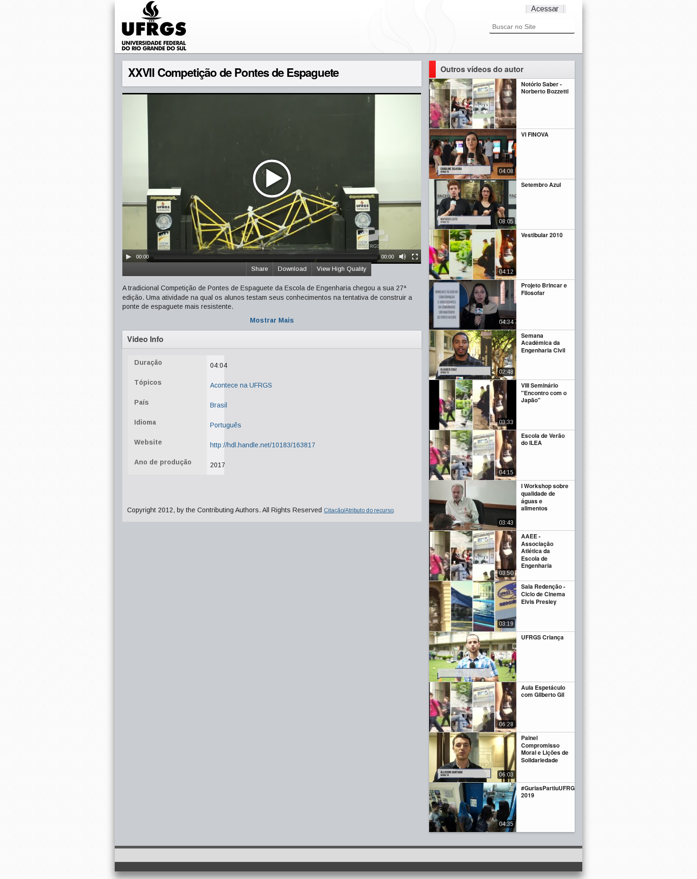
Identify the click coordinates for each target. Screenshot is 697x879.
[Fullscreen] (415, 256)
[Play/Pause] (128, 256)
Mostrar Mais (272, 320)
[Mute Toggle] (402, 256)
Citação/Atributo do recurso (359, 510)
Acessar (545, 9)
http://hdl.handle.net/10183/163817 (262, 445)
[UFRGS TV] (154, 49)
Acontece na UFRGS (241, 385)
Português (225, 425)
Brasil (218, 405)
